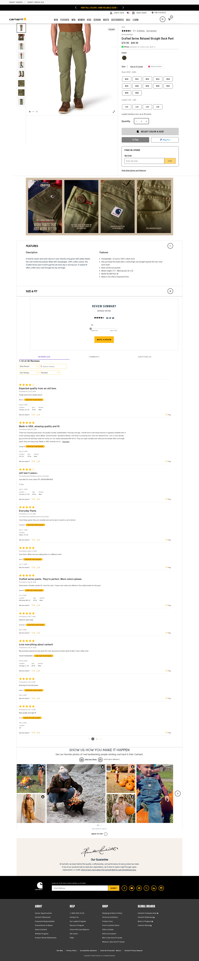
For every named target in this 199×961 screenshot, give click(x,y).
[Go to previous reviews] (89, 738)
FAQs (72, 938)
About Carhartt (41, 929)
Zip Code (128, 155)
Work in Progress (145, 921)
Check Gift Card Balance (79, 929)
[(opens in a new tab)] (123, 888)
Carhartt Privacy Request (133, 950)
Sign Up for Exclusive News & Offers (69, 883)
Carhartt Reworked (16, 2)
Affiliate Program (41, 934)
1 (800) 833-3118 (77, 913)
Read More (65, 442)
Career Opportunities (43, 913)
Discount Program (77, 925)
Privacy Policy (71, 950)
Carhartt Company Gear (35, 2)
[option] (21, 28)
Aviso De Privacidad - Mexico (110, 950)
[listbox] (21, 69)
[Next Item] (123, 7)
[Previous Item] (76, 7)
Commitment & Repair (44, 925)
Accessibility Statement (88, 950)
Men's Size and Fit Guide (112, 938)
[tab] (44, 357)
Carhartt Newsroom (43, 917)
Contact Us (74, 917)
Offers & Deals (108, 929)
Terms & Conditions (110, 917)
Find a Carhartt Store (110, 925)
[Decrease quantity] (136, 121)
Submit (113, 888)
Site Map (60, 950)
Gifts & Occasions (109, 934)
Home (123, 27)
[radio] (124, 58)
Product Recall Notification (46, 938)
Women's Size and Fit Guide (113, 942)
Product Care (107, 921)
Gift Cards (74, 934)
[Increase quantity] (146, 121)
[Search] (162, 19)
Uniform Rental (144, 925)
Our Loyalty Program (78, 921)
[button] (72, 69)
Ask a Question (151, 31)
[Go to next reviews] (101, 738)
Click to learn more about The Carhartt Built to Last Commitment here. (108, 870)
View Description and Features (134, 170)
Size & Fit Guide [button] (136, 66)
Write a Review (104, 340)
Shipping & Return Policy (112, 913)
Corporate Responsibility (44, 921)
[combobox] (29, 366)
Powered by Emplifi (100, 828)
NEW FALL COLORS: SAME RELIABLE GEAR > (99, 7)
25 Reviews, (141, 31)
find (170, 161)
